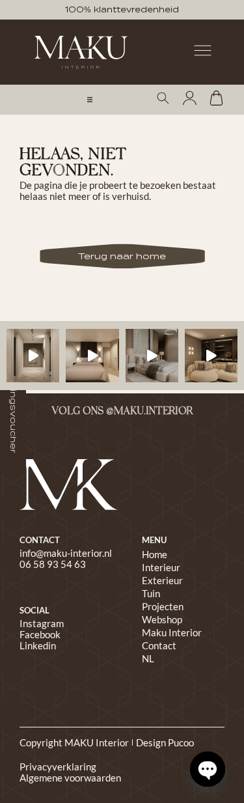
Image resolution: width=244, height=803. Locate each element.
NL (148, 658)
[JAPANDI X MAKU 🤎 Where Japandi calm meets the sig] (211, 355)
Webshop (162, 619)
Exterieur (162, 580)
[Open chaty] (207, 769)
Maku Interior (172, 632)
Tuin (151, 593)
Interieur (161, 567)
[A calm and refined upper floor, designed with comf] (33, 355)
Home (154, 554)
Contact (159, 645)
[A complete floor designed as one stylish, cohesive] (92, 355)
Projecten (162, 606)
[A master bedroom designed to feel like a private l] (152, 355)
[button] (90, 99)
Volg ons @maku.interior (122, 411)
